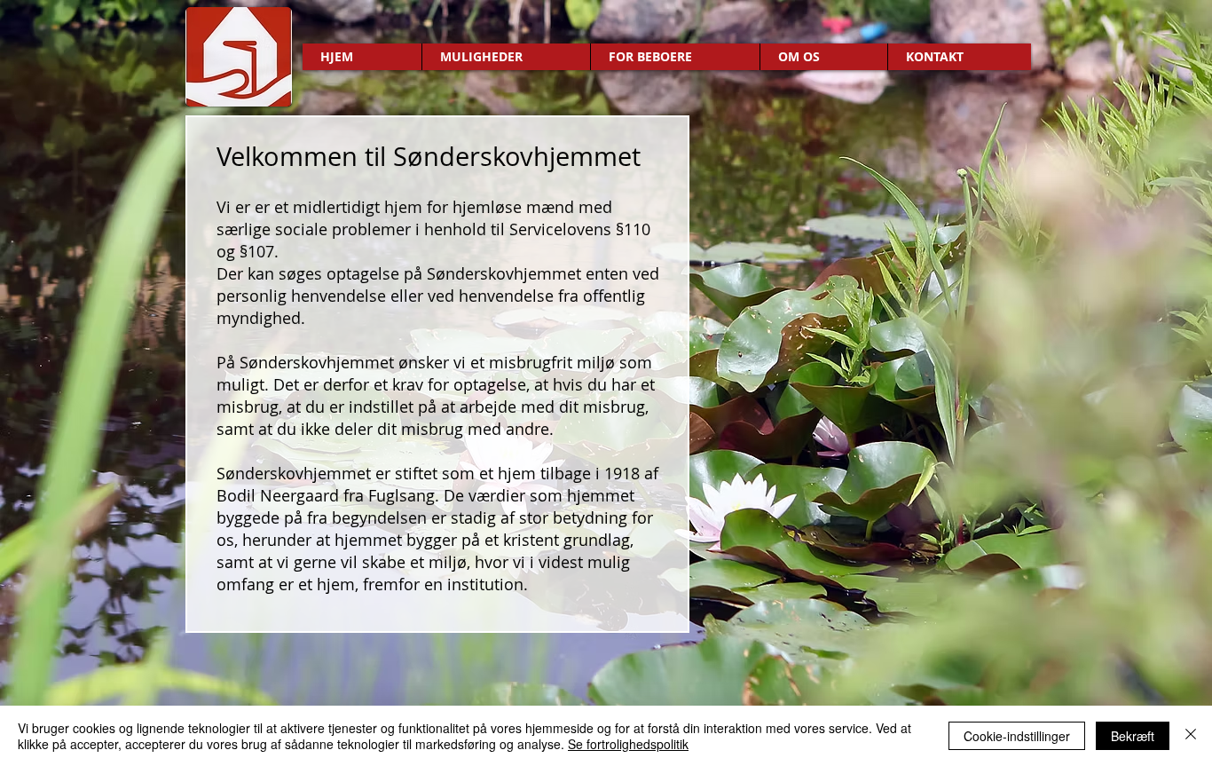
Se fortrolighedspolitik (628, 744)
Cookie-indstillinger (1017, 736)
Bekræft (1132, 736)
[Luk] (1190, 736)
